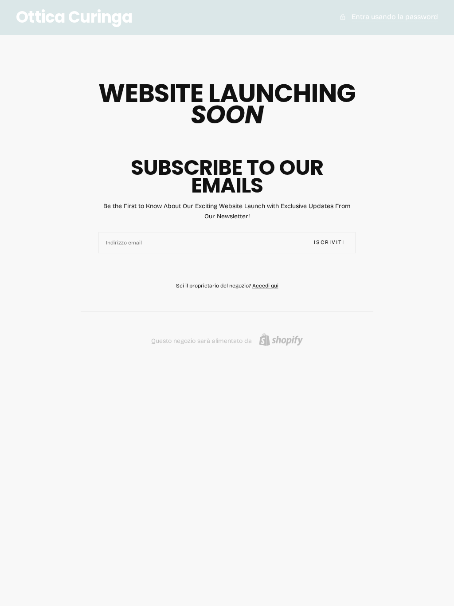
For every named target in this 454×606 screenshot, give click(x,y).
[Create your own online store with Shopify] (281, 339)
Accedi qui (265, 286)
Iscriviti (329, 242)
